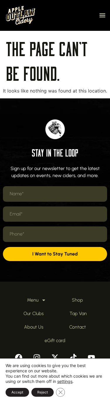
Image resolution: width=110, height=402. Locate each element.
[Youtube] (91, 357)
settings (64, 381)
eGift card (55, 340)
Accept (17, 392)
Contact (77, 327)
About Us (33, 327)
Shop (77, 300)
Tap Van (78, 313)
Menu (32, 300)
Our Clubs (33, 313)
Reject (42, 392)
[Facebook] (18, 357)
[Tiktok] (73, 357)
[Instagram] (37, 357)
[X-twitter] (55, 357)
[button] (102, 15)
